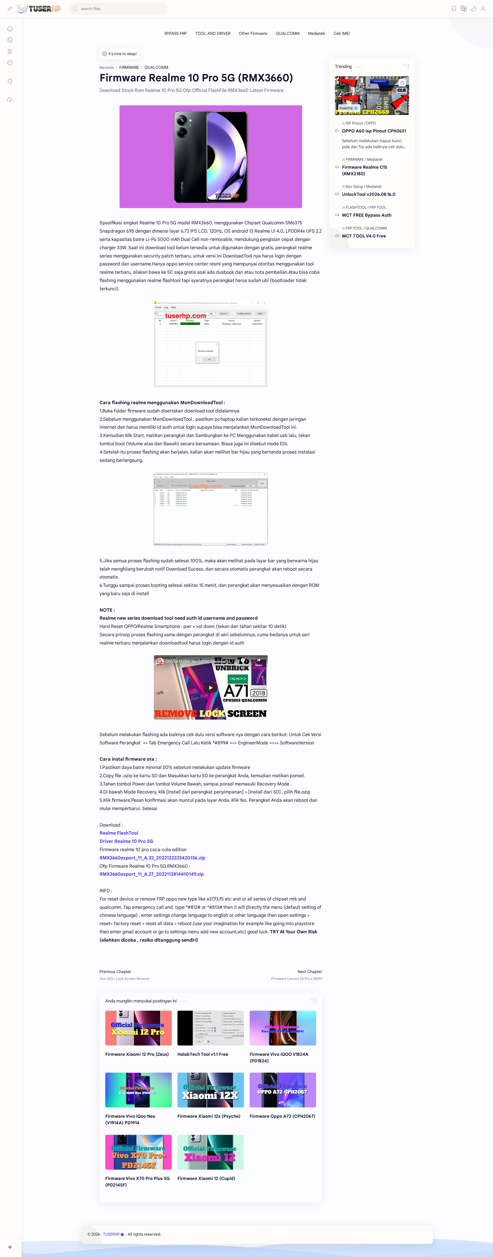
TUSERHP (111, 1234)
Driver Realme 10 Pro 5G (126, 841)
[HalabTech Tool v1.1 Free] (210, 1028)
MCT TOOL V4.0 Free (364, 236)
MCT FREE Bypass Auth (366, 215)
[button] (473, 8)
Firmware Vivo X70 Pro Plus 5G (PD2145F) (137, 1182)
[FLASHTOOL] (357, 207)
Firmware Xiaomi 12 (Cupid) (206, 1178)
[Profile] (483, 8)
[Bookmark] (454, 8)
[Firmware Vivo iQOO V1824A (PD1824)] (283, 1028)
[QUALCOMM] (288, 33)
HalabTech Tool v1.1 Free (202, 1054)
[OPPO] (371, 123)
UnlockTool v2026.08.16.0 (368, 194)
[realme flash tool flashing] (211, 344)
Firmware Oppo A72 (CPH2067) (282, 1116)
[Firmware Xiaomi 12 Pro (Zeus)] (138, 1028)
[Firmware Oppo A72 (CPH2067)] (283, 1090)
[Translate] (463, 8)
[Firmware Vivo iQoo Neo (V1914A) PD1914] (138, 1090)
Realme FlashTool (119, 833)
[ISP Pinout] (355, 123)
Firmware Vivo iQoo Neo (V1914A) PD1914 (130, 1119)
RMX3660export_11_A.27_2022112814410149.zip (152, 874)
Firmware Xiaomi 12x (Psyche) (209, 1116)
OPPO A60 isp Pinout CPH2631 (374, 131)
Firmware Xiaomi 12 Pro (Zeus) (137, 1054)
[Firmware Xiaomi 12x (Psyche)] (210, 1090)
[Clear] (162, 9)
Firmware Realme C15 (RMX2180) (364, 170)
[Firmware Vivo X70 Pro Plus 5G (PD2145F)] (138, 1152)
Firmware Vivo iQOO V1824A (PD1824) (279, 1057)
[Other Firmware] (253, 33)
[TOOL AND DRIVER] (212, 33)
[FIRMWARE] (356, 159)
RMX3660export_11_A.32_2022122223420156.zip (152, 858)
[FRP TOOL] (377, 207)
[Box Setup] (355, 187)
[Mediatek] (316, 33)
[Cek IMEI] (342, 33)
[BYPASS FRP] (176, 33)
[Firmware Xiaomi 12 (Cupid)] (210, 1152)
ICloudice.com (192, 1234)
